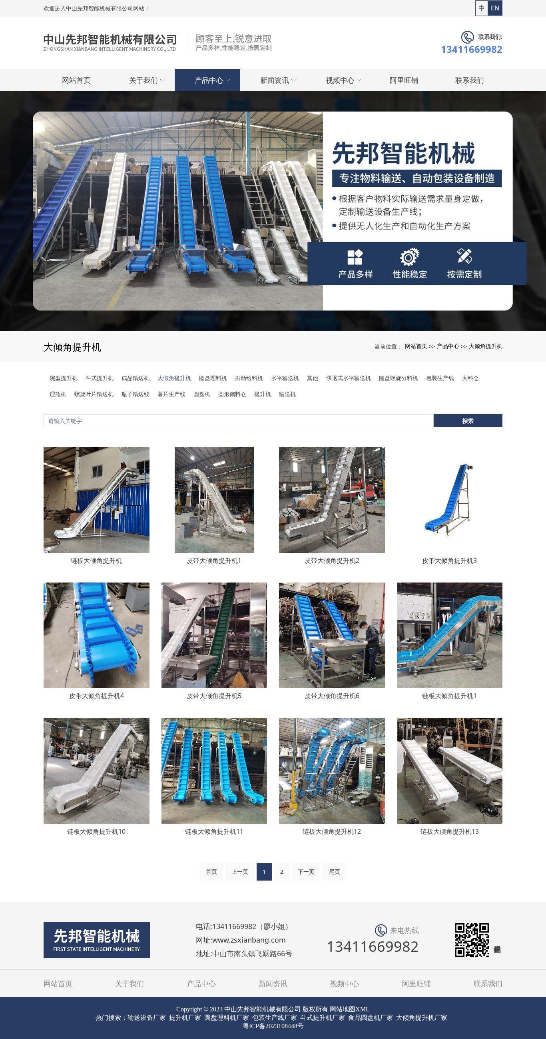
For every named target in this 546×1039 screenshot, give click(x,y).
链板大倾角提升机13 (449, 831)
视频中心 (344, 983)
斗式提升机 (100, 378)
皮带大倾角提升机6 (332, 695)
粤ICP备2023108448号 (273, 1026)
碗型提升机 (64, 378)
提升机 (262, 394)
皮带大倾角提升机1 (214, 560)
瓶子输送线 (135, 394)
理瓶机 (58, 394)
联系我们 (488, 983)
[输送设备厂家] (273, 211)
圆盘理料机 (213, 378)
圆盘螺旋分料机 (398, 378)
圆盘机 (201, 394)
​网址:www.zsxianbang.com (241, 940)
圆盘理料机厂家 (226, 1017)
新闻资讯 (273, 983)
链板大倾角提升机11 (214, 831)
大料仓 (470, 378)
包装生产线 (440, 378)
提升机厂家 (185, 1017)
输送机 (287, 394)
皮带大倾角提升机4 (96, 695)
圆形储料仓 (232, 394)
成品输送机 (135, 378)
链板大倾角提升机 (96, 560)
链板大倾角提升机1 (449, 695)
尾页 (334, 871)
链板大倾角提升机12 (332, 831)
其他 (312, 378)
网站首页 (416, 346)
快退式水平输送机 (348, 378)
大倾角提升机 (485, 346)
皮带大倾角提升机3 (449, 560)
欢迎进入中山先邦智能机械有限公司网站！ (97, 8)
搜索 (468, 420)
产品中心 (448, 346)
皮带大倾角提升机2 (332, 560)
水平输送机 (285, 378)
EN (495, 8)
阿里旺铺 (416, 983)
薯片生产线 (171, 394)
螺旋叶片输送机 (94, 394)
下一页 (306, 871)
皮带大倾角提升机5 (214, 695)
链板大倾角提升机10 (96, 831)
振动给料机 (249, 378)
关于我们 (129, 983)
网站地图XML (350, 1009)
